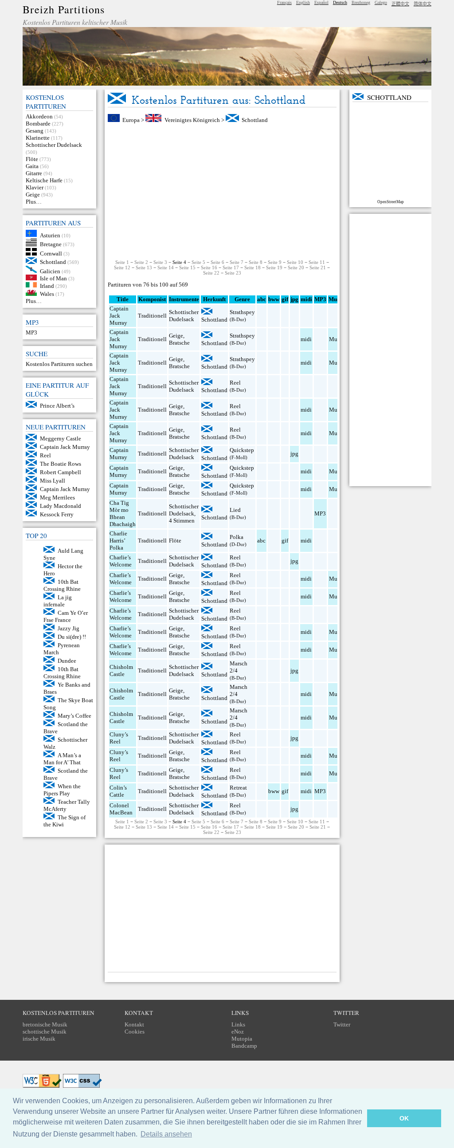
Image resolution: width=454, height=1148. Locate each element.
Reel (45, 455)
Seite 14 (165, 267)
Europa (131, 120)
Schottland (53, 262)
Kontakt (134, 1024)
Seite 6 (217, 262)
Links (238, 1024)
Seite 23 (233, 272)
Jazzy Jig (68, 628)
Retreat (238, 787)
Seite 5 (198, 262)
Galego (381, 2)
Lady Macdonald (60, 506)
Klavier (34, 187)
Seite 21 (317, 267)
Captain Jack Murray (65, 447)
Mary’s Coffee (74, 715)
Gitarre (34, 173)
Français (284, 2)
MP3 (31, 332)
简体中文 (422, 3)
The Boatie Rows (60, 463)
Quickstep (242, 450)
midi (306, 339)
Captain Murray (119, 453)
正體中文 (400, 3)
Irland (47, 285)
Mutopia (241, 1038)
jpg (294, 453)
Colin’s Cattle (118, 791)
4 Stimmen (182, 520)
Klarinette (38, 137)
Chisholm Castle (121, 670)
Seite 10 (295, 262)
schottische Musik (45, 1031)
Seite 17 (231, 267)
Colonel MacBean (121, 809)
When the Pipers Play (62, 790)
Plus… (34, 201)
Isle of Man (53, 278)
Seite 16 (209, 267)
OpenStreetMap (390, 202)
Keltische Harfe (44, 180)
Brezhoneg (361, 2)
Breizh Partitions (64, 9)
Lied (235, 510)
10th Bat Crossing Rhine (62, 585)
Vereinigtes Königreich (192, 120)
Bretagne (51, 244)
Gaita (32, 166)
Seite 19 (274, 267)
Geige (33, 194)
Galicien (50, 270)
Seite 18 (252, 267)
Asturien (50, 235)
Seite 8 (255, 262)
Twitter (341, 1024)
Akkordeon (39, 116)
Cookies (135, 1031)
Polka (236, 537)
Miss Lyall (52, 480)
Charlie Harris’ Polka (118, 540)
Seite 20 (296, 267)
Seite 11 (317, 262)
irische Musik (39, 1038)
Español (321, 2)
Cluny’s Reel (119, 738)
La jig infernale (57, 601)
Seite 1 (122, 262)
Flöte (32, 159)
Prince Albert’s (57, 405)
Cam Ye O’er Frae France (65, 616)
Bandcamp (244, 1045)
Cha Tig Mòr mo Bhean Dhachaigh (123, 513)
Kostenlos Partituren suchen (59, 364)
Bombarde (38, 123)
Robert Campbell (60, 472)
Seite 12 (122, 267)
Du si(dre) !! (72, 636)
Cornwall (51, 253)
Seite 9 (275, 262)
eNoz (237, 1031)
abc (261, 540)
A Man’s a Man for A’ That (62, 759)
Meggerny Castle (60, 438)
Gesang (34, 130)
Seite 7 (236, 262)
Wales (47, 294)
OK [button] (404, 1118)
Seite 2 (141, 262)
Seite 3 (160, 262)
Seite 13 (144, 267)
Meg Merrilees (57, 497)
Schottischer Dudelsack (54, 145)
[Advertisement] (222, 192)
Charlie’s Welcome (121, 561)
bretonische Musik (45, 1024)
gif (285, 540)
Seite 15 (187, 267)
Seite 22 (211, 272)
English (303, 2)
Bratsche (179, 342)
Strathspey (242, 312)
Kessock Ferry (57, 514)
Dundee (67, 660)
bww (273, 791)
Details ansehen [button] (166, 1134)
